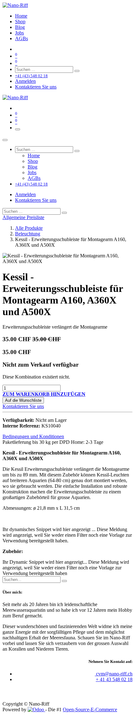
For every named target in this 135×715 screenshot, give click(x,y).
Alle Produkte (29, 228)
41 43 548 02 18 (116, 679)
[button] (44, 394)
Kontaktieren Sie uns (36, 86)
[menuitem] (21, 16)
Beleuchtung (27, 233)
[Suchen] (76, 71)
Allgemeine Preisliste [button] (23, 217)
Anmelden (25, 81)
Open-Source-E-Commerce (90, 709)
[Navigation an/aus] (17, 129)
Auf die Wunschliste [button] (23, 400)
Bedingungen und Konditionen (33, 436)
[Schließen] (5, 140)
